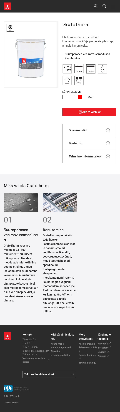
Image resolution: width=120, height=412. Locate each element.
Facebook (103, 343)
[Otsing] (104, 6)
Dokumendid (78, 130)
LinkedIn (102, 352)
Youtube (102, 356)
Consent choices (11, 402)
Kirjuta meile (57, 343)
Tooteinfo (75, 143)
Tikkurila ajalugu (87, 362)
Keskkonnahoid (87, 343)
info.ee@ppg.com (40, 350)
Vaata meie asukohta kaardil (33, 360)
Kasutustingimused (61, 347)
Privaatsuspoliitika (88, 349)
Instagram (103, 347)
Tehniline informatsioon (85, 156)
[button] (95, 6)
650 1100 (32, 354)
